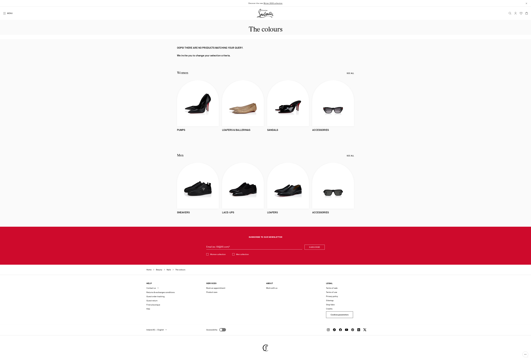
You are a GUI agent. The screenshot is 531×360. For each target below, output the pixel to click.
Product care (211, 292)
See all (350, 73)
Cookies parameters (339, 315)
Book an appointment (215, 288)
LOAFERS (272, 212)
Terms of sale (332, 288)
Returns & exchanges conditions (160, 292)
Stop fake (330, 304)
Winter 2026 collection (273, 3)
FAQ (148, 309)
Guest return (152, 300)
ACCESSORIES (320, 129)
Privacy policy (332, 296)
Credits (329, 309)
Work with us (271, 288)
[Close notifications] (526, 3)
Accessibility (211, 330)
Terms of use (331, 292)
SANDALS (272, 129)
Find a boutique (153, 305)
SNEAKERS (183, 212)
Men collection (242, 254)
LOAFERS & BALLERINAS (236, 129)
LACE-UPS (228, 212)
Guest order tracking (155, 296)
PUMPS (181, 129)
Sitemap (330, 300)
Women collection (218, 254)
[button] (525, 354)
